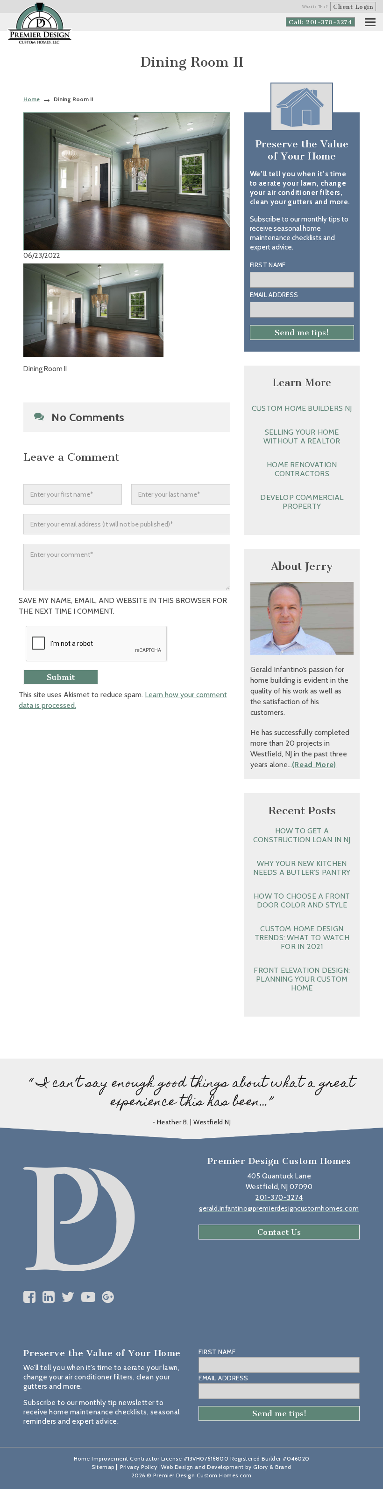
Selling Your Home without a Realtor (301, 436)
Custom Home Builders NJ (302, 408)
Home (31, 99)
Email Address (274, 295)
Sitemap (103, 1466)
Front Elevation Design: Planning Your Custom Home (302, 979)
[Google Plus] (108, 1297)
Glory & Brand (272, 1466)
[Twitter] (68, 1297)
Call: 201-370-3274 (320, 22)
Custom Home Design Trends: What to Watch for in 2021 (302, 937)
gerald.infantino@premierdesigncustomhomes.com (279, 1208)
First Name (268, 265)
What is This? (315, 6)
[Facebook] (29, 1297)
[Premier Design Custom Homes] (39, 23)
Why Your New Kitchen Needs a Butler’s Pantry (301, 868)
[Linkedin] (49, 1297)
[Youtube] (88, 1297)
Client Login (353, 6)
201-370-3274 (279, 1197)
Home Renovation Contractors (302, 469)
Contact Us (279, 1232)
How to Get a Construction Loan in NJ (302, 835)
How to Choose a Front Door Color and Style (302, 900)
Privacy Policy (138, 1466)
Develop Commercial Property (301, 502)
